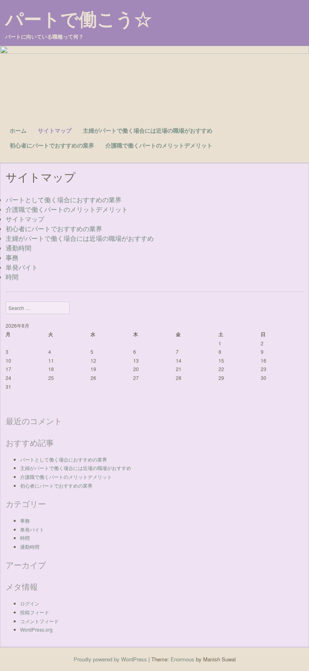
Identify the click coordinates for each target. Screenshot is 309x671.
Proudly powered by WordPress (110, 659)
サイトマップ (55, 130)
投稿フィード (34, 612)
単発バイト (22, 267)
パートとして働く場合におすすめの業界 (64, 199)
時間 (12, 277)
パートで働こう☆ (78, 19)
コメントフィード (39, 621)
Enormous (182, 659)
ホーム (18, 130)
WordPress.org (36, 629)
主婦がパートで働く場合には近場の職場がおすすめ (147, 130)
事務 (12, 257)
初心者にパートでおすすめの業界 (52, 145)
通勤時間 (18, 248)
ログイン (29, 603)
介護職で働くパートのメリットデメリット (158, 145)
